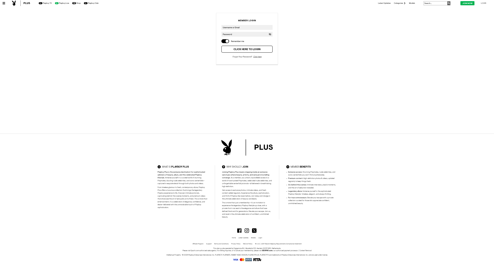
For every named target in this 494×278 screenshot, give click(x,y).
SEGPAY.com (267, 250)
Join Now (467, 3)
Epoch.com (195, 250)
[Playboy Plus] (21, 3)
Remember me (237, 41)
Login (483, 3)
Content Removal (305, 250)
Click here (257, 57)
